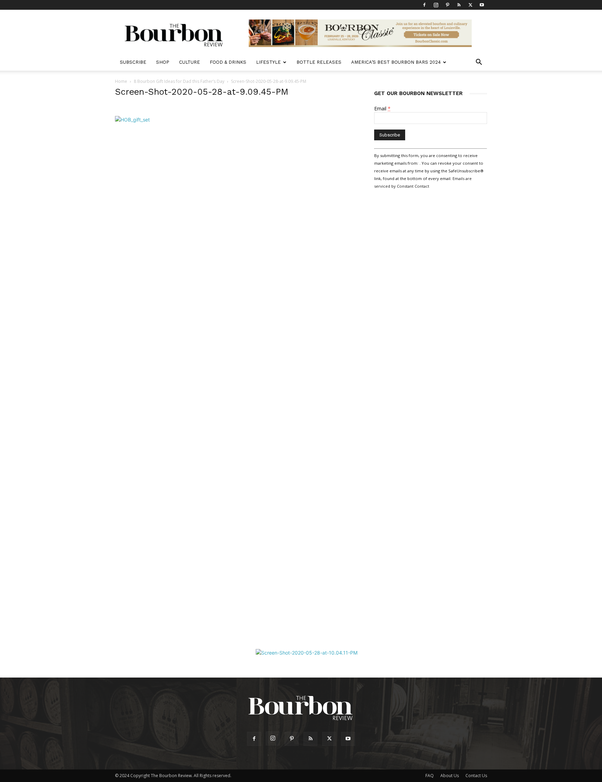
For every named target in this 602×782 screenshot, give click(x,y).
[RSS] (459, 5)
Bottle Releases (318, 62)
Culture (189, 62)
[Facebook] (424, 5)
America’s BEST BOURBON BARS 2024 (396, 62)
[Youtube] (482, 5)
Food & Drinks (228, 62)
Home (121, 81)
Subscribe (133, 62)
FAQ (429, 776)
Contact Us (476, 776)
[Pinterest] (447, 5)
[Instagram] (436, 5)
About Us (449, 776)
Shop (162, 62)
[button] (478, 63)
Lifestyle (268, 62)
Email (382, 108)
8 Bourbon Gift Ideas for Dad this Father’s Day (179, 81)
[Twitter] (470, 5)
